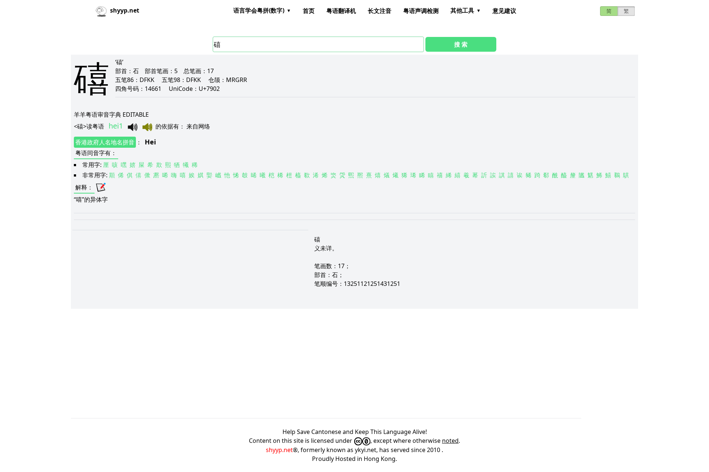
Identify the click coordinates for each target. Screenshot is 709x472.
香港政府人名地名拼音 (104, 142)
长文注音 (379, 11)
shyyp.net (279, 450)
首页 (309, 11)
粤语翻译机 (341, 11)
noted (450, 441)
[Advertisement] (292, 363)
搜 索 (460, 44)
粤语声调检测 (421, 11)
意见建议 (504, 11)
